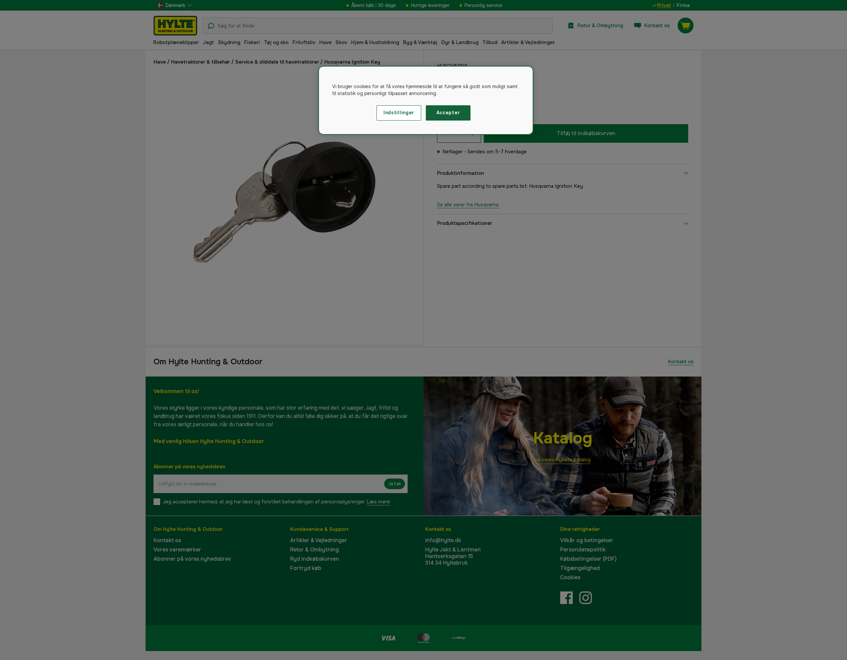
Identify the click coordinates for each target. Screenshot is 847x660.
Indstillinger (398, 113)
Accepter (448, 113)
